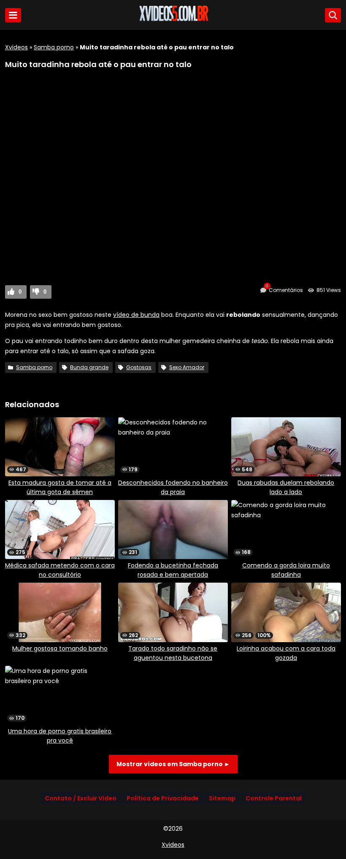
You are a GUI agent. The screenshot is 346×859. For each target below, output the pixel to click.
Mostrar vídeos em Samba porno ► (173, 764)
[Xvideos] (173, 20)
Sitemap (222, 798)
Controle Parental (274, 798)
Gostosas (138, 367)
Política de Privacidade (163, 798)
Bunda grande (89, 367)
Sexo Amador (186, 367)
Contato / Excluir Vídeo (80, 798)
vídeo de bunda (136, 315)
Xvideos (16, 47)
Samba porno (54, 47)
